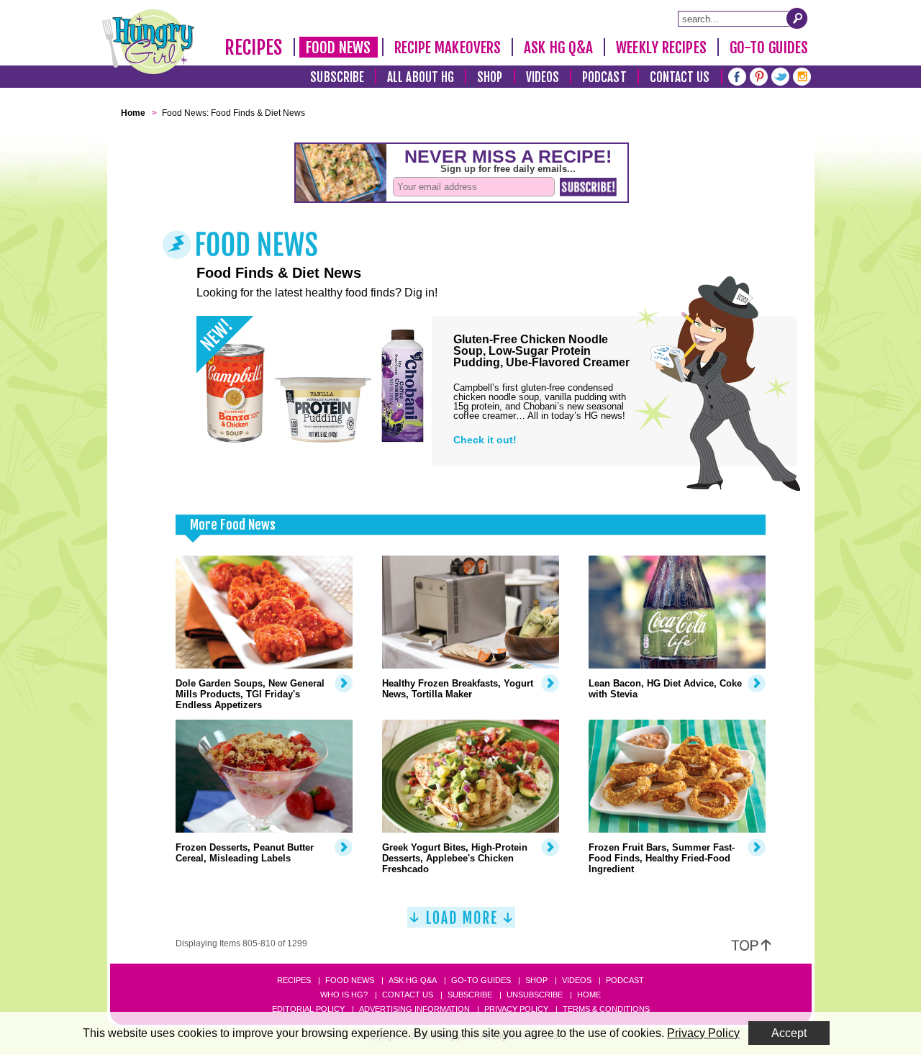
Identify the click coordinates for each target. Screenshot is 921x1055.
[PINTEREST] (759, 75)
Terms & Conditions (606, 1009)
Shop (489, 77)
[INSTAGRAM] (802, 75)
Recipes (253, 47)
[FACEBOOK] (737, 75)
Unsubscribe (535, 994)
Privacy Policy (516, 1009)
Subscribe (337, 77)
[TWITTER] (780, 75)
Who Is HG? (344, 994)
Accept (789, 1033)
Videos (543, 77)
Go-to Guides (481, 980)
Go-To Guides (769, 47)
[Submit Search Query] (797, 18)
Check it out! (485, 439)
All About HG (420, 77)
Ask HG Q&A (558, 47)
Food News (338, 47)
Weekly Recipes (661, 47)
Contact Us (680, 77)
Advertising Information (414, 1009)
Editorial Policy (308, 1009)
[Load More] (461, 923)
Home (589, 994)
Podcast (604, 77)
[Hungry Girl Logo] (148, 41)
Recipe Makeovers (448, 47)
